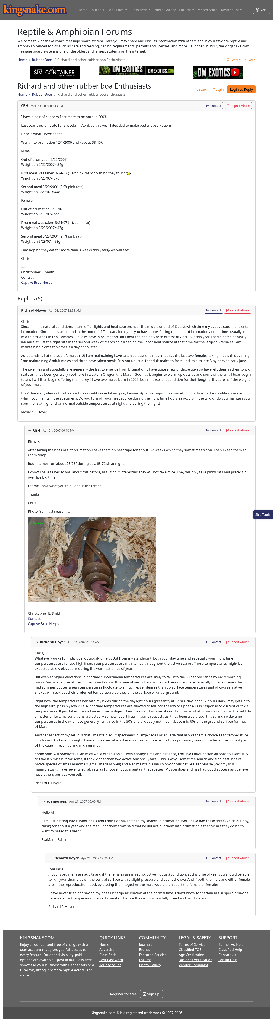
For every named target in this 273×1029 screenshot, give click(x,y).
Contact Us (227, 954)
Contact (215, 106)
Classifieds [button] (139, 9)
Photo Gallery (165, 9)
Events (144, 949)
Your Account (110, 965)
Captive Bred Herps (36, 282)
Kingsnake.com (103, 1012)
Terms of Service (192, 944)
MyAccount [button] (230, 9)
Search (235, 60)
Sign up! (153, 994)
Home (82, 9)
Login (251, 60)
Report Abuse (240, 106)
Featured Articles (152, 954)
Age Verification (191, 954)
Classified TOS (190, 949)
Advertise (107, 949)
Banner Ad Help (231, 944)
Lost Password (111, 959)
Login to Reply (241, 89)
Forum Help (227, 959)
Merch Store (207, 9)
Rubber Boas (42, 59)
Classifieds (107, 954)
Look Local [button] (116, 9)
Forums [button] (185, 9)
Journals (97, 9)
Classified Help (230, 949)
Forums (145, 959)
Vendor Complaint (193, 965)
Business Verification (195, 959)
